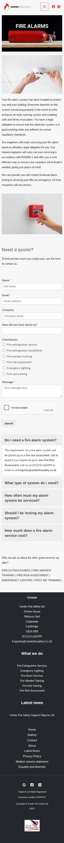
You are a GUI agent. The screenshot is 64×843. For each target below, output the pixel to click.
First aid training (17, 374)
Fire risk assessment (19, 362)
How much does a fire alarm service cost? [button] (28, 533)
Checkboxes (10, 339)
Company (8, 310)
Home (32, 729)
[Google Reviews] (24, 785)
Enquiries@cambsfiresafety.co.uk (37, 470)
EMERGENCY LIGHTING (17, 580)
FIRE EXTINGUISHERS (16, 570)
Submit (9, 423)
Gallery (32, 734)
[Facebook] (53, 6)
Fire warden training (19, 356)
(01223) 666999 (32, 636)
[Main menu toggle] (45, 7)
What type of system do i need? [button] (31, 483)
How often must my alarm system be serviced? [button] (26, 497)
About (32, 745)
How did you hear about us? (19, 324)
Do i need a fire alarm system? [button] (31, 440)
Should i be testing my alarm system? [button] (29, 515)
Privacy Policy (32, 756)
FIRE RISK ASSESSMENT (33, 575)
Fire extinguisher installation (24, 350)
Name (6, 280)
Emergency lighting (18, 368)
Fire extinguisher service (22, 344)
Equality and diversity (32, 766)
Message (8, 382)
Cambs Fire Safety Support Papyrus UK (32, 715)
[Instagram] (58, 6)
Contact (32, 740)
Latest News (32, 750)
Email (6, 295)
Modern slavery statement (32, 761)
